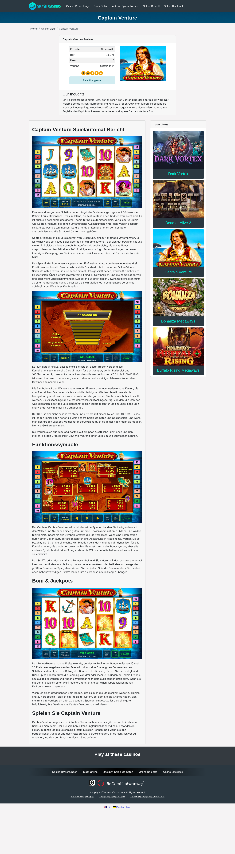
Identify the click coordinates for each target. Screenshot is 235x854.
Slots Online (101, 6)
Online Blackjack (174, 6)
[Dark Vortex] (178, 150)
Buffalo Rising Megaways (178, 370)
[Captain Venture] (178, 248)
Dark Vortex (178, 174)
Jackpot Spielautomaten (125, 6)
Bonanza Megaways (178, 321)
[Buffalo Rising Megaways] (178, 346)
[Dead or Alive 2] (178, 199)
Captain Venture (178, 272)
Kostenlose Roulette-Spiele (112, 796)
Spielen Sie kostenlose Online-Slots (147, 796)
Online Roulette (152, 6)
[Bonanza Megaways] (178, 297)
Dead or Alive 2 (178, 223)
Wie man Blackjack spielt (82, 796)
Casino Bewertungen (78, 6)
